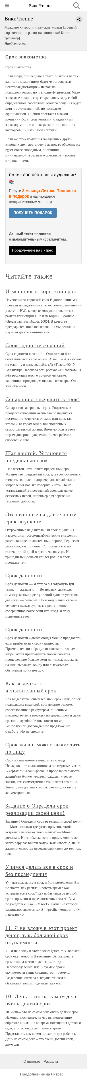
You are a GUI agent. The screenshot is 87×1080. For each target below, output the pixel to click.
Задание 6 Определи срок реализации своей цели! (36, 809)
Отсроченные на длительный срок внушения (41, 518)
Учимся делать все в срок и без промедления (39, 870)
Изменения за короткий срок (40, 291)
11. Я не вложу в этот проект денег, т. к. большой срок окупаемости (41, 935)
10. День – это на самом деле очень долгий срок (41, 1000)
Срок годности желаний (35, 345)
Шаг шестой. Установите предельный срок (36, 456)
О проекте (31, 1061)
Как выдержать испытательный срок (30, 687)
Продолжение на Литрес (32, 250)
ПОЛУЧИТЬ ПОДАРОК (32, 213)
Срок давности (23, 575)
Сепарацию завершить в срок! (42, 399)
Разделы (51, 1061)
